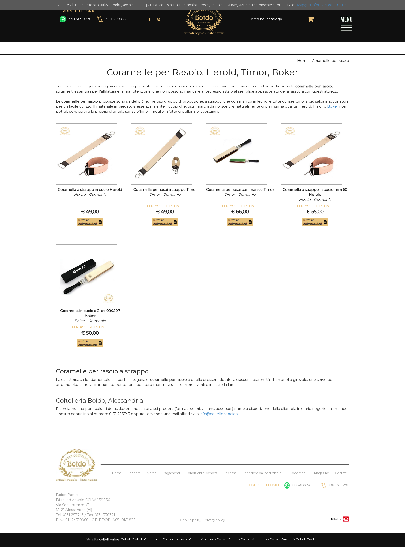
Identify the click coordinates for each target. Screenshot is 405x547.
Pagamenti (171, 473)
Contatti (341, 473)
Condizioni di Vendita (202, 473)
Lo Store (134, 473)
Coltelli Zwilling (307, 539)
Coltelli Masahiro (201, 539)
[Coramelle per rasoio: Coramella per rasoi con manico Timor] (236, 154)
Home (117, 473)
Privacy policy (214, 520)
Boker (332, 106)
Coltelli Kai (152, 539)
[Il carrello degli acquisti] (311, 18)
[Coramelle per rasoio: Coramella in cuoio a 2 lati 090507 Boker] (86, 275)
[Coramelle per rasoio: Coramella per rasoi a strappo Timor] (161, 154)
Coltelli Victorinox (253, 539)
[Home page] (204, 18)
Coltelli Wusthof (281, 539)
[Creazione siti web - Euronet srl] (340, 519)
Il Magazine (320, 473)
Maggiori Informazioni (314, 4)
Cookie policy (190, 520)
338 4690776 (79, 19)
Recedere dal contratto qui (263, 473)
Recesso (230, 473)
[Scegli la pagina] (346, 23)
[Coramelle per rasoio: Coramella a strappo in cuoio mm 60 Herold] (311, 154)
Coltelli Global (131, 539)
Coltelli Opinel (227, 539)
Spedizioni (298, 473)
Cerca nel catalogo (265, 19)
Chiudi (342, 4)
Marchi (152, 473)
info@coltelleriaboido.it (220, 414)
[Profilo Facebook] (149, 18)
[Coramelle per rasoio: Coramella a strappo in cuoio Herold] (86, 154)
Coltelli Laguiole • (175, 539)
